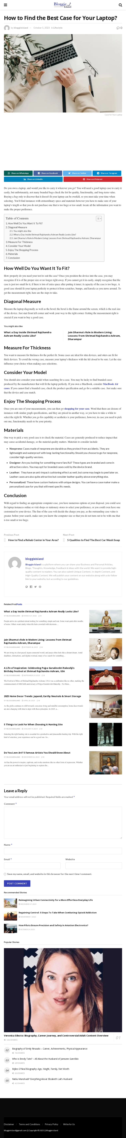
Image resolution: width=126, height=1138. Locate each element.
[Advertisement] (63, 143)
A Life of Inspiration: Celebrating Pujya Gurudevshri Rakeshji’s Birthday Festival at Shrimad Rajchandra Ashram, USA (39, 669)
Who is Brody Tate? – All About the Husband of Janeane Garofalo (45, 1058)
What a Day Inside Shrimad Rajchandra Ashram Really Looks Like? (44, 234)
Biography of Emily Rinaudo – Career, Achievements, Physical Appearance (49, 1048)
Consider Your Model (19, 246)
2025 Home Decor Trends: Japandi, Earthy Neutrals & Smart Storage (42, 696)
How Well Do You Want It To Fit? (25, 223)
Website (70, 859)
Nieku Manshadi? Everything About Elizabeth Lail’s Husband (42, 1079)
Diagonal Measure (17, 227)
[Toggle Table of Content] (97, 218)
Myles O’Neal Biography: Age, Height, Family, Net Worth (40, 1068)
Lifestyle (58, 27)
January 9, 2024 (30, 729)
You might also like (22, 231)
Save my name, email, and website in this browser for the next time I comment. (49, 874)
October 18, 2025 (30, 647)
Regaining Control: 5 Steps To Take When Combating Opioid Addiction (58, 912)
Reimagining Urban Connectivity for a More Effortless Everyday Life (56, 900)
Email (8, 859)
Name (8, 844)
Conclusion (14, 257)
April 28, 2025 (29, 700)
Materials (13, 254)
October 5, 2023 (41, 27)
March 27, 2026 (30, 616)
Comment (10, 803)
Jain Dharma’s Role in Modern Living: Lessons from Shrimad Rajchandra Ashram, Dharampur (57, 238)
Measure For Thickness (20, 242)
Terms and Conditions (29, 1124)
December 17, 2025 (28, 904)
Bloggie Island (33, 564)
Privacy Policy (51, 1124)
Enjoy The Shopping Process (23, 250)
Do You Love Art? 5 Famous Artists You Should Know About (37, 752)
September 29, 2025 (31, 675)
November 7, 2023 (28, 917)
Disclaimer (9, 1124)
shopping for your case (76, 408)
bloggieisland (21, 27)
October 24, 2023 (27, 929)
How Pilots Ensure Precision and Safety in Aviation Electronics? (53, 925)
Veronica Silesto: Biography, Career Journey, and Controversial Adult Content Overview (56, 1035)
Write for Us (69, 1124)
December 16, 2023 (31, 757)
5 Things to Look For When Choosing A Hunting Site (33, 724)
